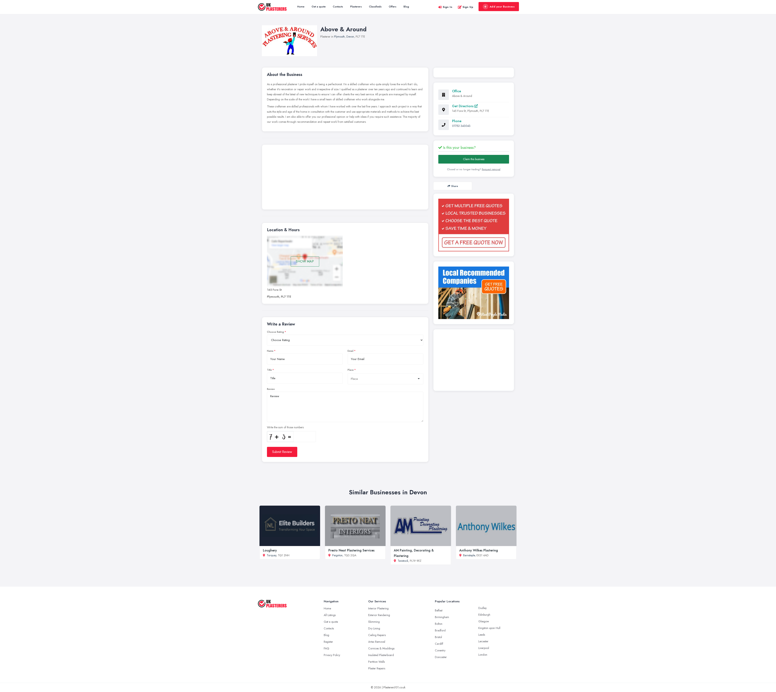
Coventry (440, 650)
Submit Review (282, 451)
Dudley (482, 608)
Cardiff (439, 644)
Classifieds (375, 6)
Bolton (438, 624)
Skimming (374, 622)
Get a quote (319, 6)
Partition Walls (376, 662)
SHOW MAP (305, 261)
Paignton (337, 555)
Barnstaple (469, 555)
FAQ (326, 648)
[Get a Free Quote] (473, 225)
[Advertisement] (345, 178)
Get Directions (463, 106)
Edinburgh (484, 615)
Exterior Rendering (379, 615)
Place (351, 370)
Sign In (447, 7)
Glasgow (483, 621)
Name (270, 351)
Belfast (438, 610)
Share (454, 186)
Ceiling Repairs (377, 635)
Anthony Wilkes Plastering (478, 550)
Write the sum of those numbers (285, 427)
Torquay (271, 555)
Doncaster (441, 657)
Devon (350, 37)
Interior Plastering (378, 608)
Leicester (483, 641)
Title (269, 370)
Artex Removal (376, 642)
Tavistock (403, 561)
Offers (392, 6)
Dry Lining (374, 628)
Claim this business (473, 159)
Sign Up (468, 7)
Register (328, 642)
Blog (406, 6)
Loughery (270, 550)
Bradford (440, 630)
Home (300, 6)
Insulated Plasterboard (381, 655)
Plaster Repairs (376, 668)
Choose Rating (275, 332)
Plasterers (356, 6)
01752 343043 (461, 126)
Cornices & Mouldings (381, 648)
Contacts (338, 6)
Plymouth (339, 37)
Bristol (438, 637)
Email (350, 351)
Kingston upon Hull (489, 628)
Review (271, 389)
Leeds (481, 635)
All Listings (330, 615)
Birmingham (442, 617)
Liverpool (483, 648)
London (482, 655)
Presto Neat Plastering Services (351, 550)
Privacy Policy (332, 655)
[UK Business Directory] (473, 293)
